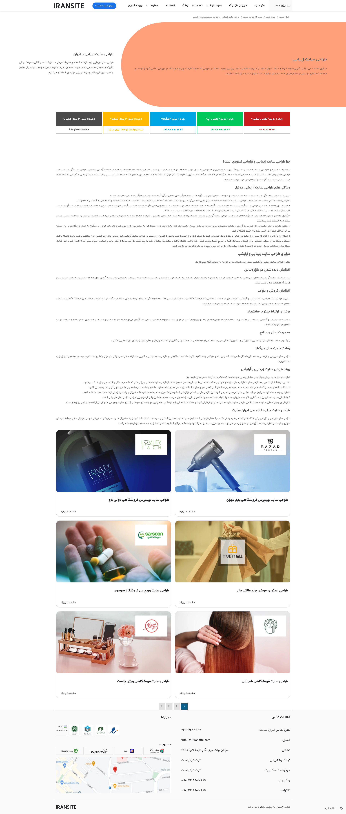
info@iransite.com (79, 130)
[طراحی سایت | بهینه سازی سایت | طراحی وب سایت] (66, 807)
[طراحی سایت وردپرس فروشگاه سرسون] (113, 582)
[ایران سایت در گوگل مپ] (70, 751)
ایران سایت (280, 5)
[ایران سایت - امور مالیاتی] (74, 731)
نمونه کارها (216, 5)
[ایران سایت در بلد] (128, 751)
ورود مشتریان (135, 5)
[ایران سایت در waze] (99, 751)
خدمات (199, 5)
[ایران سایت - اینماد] (113, 731)
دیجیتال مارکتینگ (238, 5)
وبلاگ (185, 5)
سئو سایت (259, 5)
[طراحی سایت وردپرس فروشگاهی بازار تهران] (232, 491)
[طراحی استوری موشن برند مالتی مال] (232, 582)
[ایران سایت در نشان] (157, 751)
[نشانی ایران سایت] (113, 793)
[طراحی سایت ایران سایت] (69, 5)
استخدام (170, 5)
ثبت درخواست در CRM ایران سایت (125, 130)
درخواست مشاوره (104, 6)
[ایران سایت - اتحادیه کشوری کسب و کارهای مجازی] (87, 731)
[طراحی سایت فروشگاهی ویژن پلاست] (113, 673)
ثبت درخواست (191, 760)
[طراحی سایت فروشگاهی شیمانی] (232, 673)
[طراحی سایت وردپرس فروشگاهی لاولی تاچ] (113, 491)
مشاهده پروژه (187, 512)
